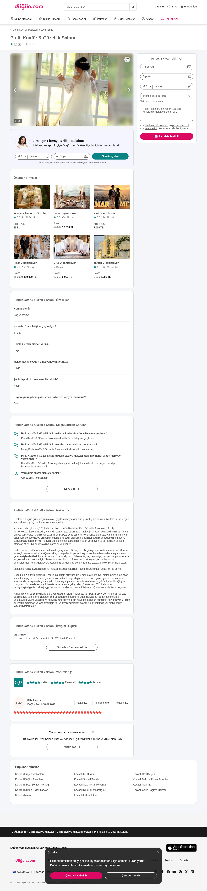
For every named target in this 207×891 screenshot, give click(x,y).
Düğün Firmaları (51, 18)
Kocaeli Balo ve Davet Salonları (151, 779)
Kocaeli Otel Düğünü (144, 774)
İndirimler (101, 18)
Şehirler (168, 860)
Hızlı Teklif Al (171, 18)
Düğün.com (19, 831)
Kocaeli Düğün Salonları (29, 779)
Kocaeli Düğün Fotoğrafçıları (90, 790)
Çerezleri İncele (131, 875)
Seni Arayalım (110, 156)
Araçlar (149, 18)
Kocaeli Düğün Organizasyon (31, 790)
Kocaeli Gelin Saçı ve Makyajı (149, 790)
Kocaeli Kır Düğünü (85, 774)
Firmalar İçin (190, 6)
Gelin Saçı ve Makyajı (41, 831)
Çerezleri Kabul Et (76, 875)
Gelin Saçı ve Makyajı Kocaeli (74, 831)
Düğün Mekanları (23, 18)
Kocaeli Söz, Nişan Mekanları (90, 784)
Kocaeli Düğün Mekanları (29, 774)
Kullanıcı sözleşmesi (156, 125)
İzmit (50, 29)
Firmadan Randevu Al (69, 647)
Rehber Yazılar (78, 18)
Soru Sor (69, 488)
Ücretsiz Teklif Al (169, 136)
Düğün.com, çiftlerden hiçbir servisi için (72, 162)
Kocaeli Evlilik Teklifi (85, 795)
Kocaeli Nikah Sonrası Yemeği (32, 784)
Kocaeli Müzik (23, 795)
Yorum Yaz (69, 747)
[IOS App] (181, 848)
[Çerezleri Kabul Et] (157, 851)
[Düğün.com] (29, 7)
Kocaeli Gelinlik (142, 784)
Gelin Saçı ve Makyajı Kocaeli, (30, 29)
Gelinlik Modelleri (126, 18)
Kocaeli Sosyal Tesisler (87, 779)
